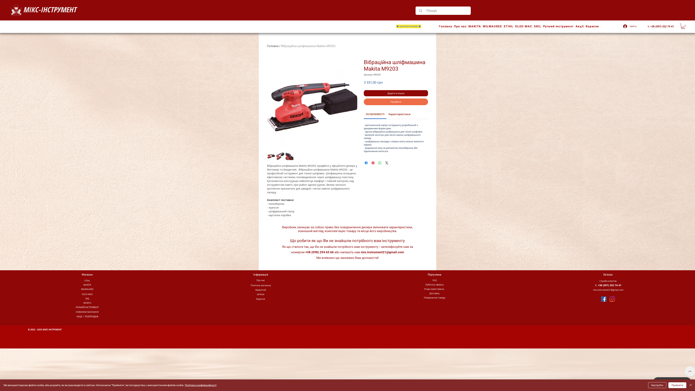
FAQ (435, 280)
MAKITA (87, 284)
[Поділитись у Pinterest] (373, 163)
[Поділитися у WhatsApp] (380, 163)
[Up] (690, 371)
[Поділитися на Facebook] (366, 163)
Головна (273, 46)
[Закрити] (690, 385)
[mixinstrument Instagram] (612, 299)
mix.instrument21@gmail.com (382, 252)
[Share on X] (387, 163)
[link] (375, 114)
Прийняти (677, 385)
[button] (683, 26)
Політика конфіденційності (200, 385)
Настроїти (657, 385)
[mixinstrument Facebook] (603, 299)
